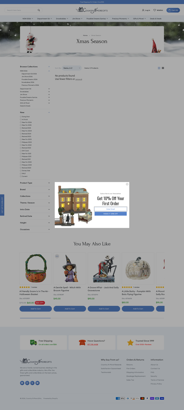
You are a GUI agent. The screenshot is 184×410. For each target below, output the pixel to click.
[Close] (127, 184)
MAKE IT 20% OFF (111, 214)
